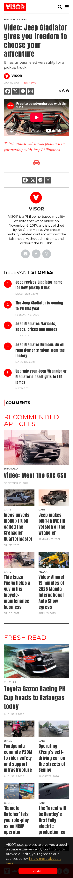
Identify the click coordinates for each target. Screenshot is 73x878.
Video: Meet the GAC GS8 (35, 475)
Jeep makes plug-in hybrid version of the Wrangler (52, 524)
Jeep (23, 19)
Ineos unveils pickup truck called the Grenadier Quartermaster (18, 527)
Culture (10, 682)
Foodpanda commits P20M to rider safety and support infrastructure (18, 758)
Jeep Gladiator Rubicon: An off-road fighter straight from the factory (40, 350)
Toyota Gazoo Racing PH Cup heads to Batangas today (34, 697)
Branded (11, 19)
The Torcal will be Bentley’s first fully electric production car (53, 820)
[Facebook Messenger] (22, 91)
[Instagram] (30, 91)
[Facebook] (7, 91)
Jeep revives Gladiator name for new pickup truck (38, 284)
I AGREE (38, 871)
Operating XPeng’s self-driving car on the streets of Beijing (52, 758)
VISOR (16, 76)
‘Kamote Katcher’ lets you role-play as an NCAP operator (16, 820)
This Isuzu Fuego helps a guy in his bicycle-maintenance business (17, 592)
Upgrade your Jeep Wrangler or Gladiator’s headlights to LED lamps (41, 376)
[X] (15, 91)
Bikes (8, 740)
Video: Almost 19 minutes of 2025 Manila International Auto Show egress (52, 592)
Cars (7, 509)
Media (43, 571)
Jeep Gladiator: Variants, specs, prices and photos (36, 326)
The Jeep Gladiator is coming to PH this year (39, 305)
